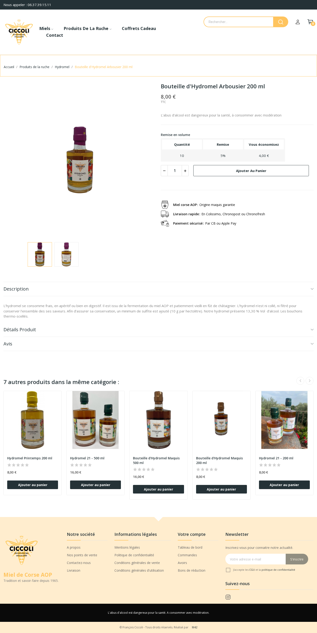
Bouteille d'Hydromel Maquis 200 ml (219, 460)
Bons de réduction (191, 570)
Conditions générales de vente (137, 562)
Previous (14, 161)
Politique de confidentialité (134, 555)
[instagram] (228, 597)
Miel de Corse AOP (27, 574)
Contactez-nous (79, 562)
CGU (252, 569)
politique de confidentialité (278, 569)
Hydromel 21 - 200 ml (276, 458)
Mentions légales (127, 547)
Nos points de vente (82, 555)
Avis (7, 344)
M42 (194, 627)
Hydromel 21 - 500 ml (87, 458)
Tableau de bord (190, 547)
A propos (74, 547)
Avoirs (182, 562)
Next (145, 161)
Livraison (73, 570)
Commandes (187, 555)
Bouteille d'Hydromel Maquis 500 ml (156, 460)
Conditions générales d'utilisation (139, 570)
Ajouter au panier (251, 170)
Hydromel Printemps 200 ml (29, 458)
